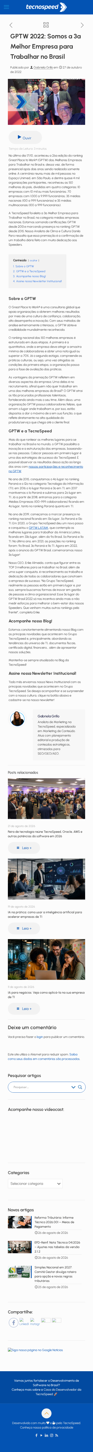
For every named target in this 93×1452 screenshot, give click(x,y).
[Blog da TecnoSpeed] (46, 7)
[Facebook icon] (36, 1435)
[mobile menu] (6, 7)
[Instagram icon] (51, 1435)
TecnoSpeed (44, 1394)
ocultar (33, 260)
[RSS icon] (56, 1435)
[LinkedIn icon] (46, 1435)
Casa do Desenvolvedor (60, 1389)
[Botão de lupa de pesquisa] (80, 1087)
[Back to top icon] (46, 1413)
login (40, 1037)
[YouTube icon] (41, 1435)
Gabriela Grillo (43, 67)
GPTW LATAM (38, 527)
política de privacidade (57, 1427)
